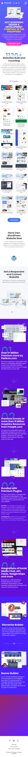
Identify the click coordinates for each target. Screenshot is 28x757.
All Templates (14, 81)
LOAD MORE (14, 220)
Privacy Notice (14, 746)
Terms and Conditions (14, 748)
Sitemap (14, 744)
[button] (3, 258)
